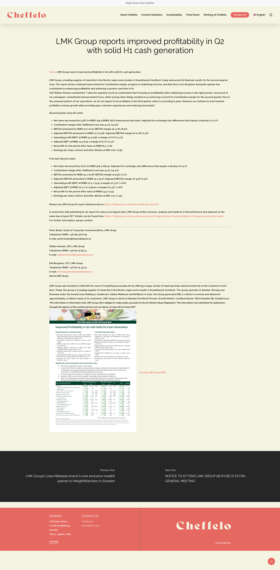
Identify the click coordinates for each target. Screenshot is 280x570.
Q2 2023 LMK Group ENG (152, 372)
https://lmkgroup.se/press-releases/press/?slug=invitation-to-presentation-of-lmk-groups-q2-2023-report (164, 216)
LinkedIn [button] (53, 541)
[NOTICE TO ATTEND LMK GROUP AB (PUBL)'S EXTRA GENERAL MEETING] (210, 476)
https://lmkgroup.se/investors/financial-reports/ (131, 204)
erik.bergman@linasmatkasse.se (75, 271)
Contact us (87, 521)
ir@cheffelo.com (90, 525)
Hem (51, 72)
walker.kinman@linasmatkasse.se (75, 255)
